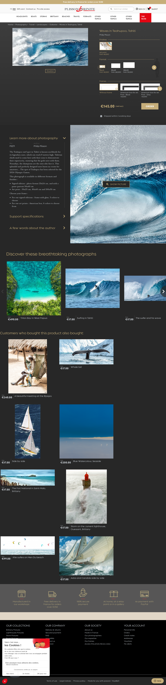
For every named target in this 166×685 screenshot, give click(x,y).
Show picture (118, 184)
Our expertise (90, 638)
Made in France (91, 633)
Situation (50, 71)
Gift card (21, 9)
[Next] (154, 67)
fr (11, 9)
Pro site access (43, 9)
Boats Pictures (12, 638)
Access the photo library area (97, 644)
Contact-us (31, 9)
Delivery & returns (53, 630)
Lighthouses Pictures (15, 633)
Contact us (50, 641)
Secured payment (53, 633)
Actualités (50, 638)
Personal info (129, 630)
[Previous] (99, 67)
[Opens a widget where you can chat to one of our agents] (157, 681)
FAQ (47, 635)
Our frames (89, 641)
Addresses (128, 638)
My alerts (128, 644)
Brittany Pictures (13, 630)
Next (160, 88)
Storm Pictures (12, 635)
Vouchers (128, 641)
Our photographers (93, 635)
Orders (127, 633)
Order (150, 106)
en (14, 9)
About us (88, 630)
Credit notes (129, 635)
